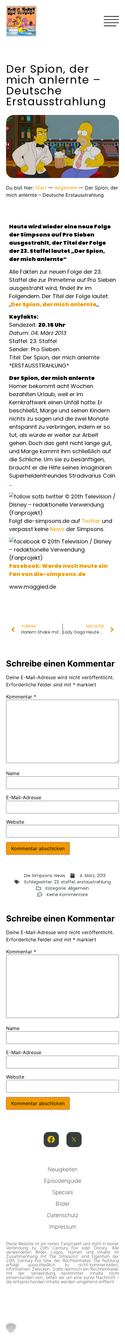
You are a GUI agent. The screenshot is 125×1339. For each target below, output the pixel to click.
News (57, 529)
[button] (11, 1328)
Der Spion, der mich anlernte (53, 304)
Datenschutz (62, 1215)
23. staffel (64, 882)
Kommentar (21, 696)
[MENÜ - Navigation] (111, 21)
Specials (62, 1192)
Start (41, 188)
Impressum (62, 1226)
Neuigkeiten (62, 1169)
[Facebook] (51, 1139)
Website (15, 821)
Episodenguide (62, 1181)
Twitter (91, 521)
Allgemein (66, 188)
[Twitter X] (74, 1139)
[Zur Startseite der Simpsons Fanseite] (21, 34)
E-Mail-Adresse (23, 797)
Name (12, 773)
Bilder (63, 1204)
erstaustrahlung (94, 882)
